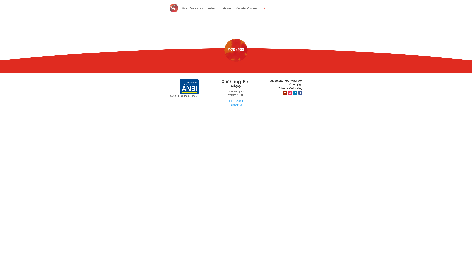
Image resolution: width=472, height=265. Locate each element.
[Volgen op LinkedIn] (295, 93)
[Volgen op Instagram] (290, 93)
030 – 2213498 (236, 100)
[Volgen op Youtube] (285, 93)
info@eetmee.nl (236, 104)
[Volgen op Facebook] (300, 93)
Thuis (184, 8)
